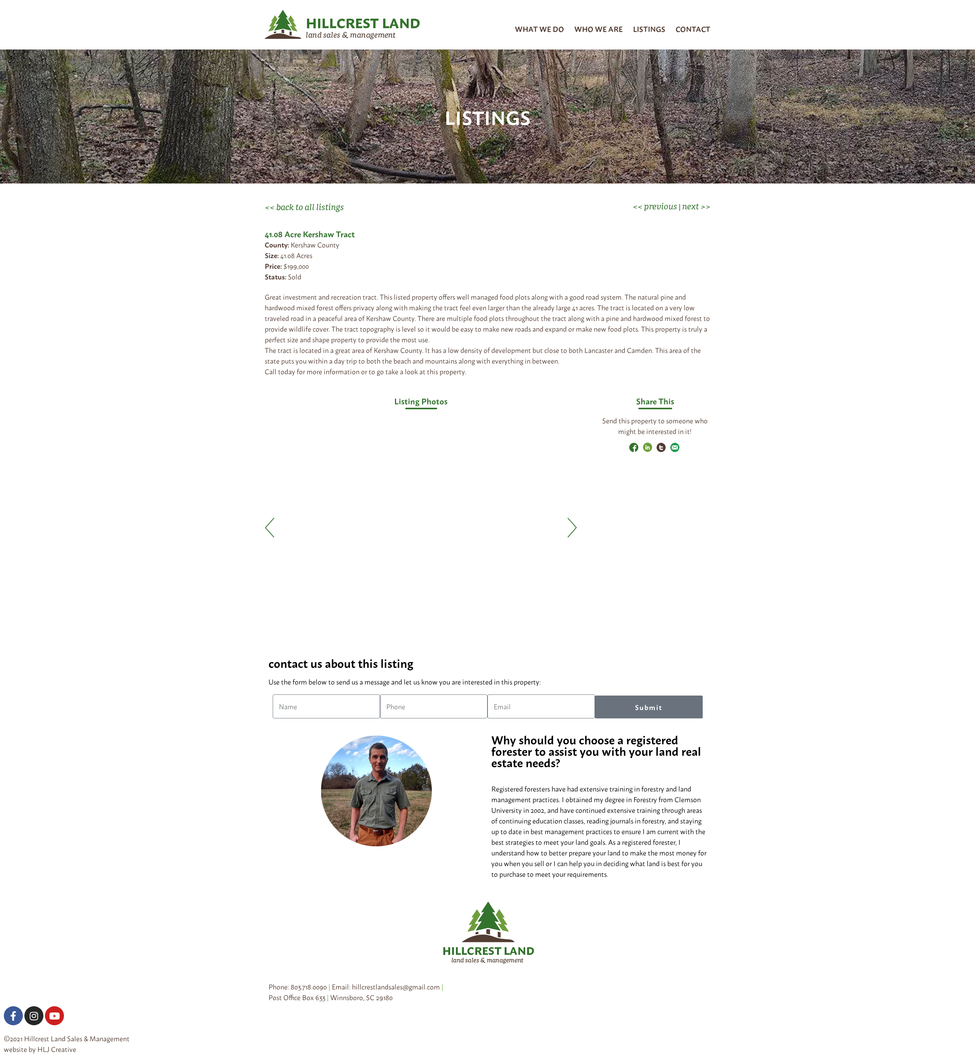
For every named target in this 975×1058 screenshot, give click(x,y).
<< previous (655, 206)
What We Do (539, 28)
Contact (693, 28)
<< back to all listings (304, 206)
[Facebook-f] (13, 1015)
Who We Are (598, 28)
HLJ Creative (56, 1049)
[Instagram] (33, 1015)
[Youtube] (54, 1015)
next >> (696, 206)
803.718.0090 (309, 986)
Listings (649, 28)
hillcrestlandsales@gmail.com (396, 986)
